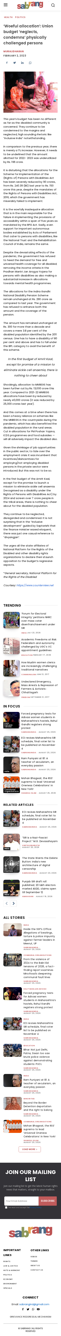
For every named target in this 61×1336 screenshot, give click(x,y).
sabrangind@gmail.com (34, 1304)
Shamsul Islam (28, 793)
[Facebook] (6, 62)
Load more (28, 1149)
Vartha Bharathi (31, 845)
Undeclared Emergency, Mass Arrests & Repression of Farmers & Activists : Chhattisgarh (39, 687)
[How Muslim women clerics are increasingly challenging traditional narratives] (11, 668)
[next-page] (14, 903)
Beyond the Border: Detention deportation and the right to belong (38, 1106)
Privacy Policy (35, 1207)
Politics (20, 17)
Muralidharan (13, 51)
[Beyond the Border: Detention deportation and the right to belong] (12, 1103)
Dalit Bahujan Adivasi (8, 725)
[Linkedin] (22, 62)
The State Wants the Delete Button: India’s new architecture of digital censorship (40, 863)
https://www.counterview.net (34, 585)
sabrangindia (28, 732)
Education (27, 655)
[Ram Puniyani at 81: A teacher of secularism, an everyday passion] (11, 765)
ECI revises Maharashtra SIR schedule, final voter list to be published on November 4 (38, 743)
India (24, 633)
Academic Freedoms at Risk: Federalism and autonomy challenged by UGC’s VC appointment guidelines (39, 645)
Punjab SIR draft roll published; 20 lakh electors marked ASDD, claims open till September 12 (39, 887)
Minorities (29, 1098)
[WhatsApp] (30, 62)
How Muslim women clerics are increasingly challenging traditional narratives (39, 666)
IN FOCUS (11, 706)
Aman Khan (28, 896)
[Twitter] (14, 62)
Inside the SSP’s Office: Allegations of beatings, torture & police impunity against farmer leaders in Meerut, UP (39, 936)
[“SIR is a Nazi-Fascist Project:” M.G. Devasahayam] (11, 842)
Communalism (28, 674)
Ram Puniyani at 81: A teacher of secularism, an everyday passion (37, 762)
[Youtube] (38, 1309)
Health (8, 17)
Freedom (25, 697)
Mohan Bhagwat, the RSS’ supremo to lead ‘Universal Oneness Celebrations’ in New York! (38, 783)
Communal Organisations (11, 790)
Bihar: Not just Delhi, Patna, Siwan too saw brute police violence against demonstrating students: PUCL (38, 1057)
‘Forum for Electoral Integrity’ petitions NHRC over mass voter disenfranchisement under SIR (38, 621)
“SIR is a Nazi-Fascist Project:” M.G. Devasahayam (40, 839)
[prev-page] (6, 903)
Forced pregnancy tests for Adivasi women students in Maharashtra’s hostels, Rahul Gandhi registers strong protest (39, 721)
